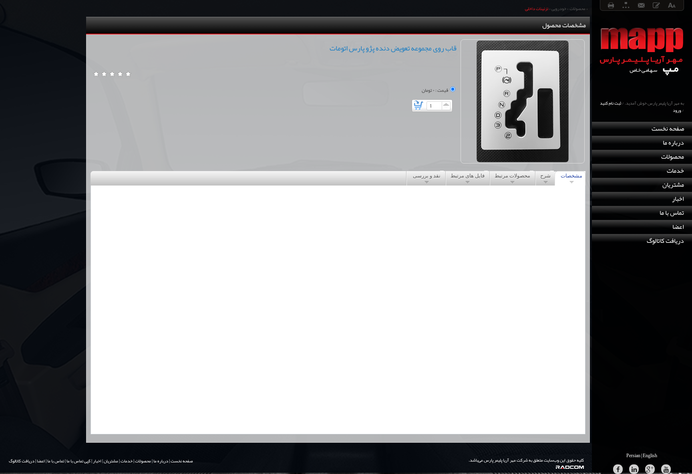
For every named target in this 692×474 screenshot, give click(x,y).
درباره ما (673, 142)
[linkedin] (634, 469)
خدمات (675, 170)
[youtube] (666, 469)
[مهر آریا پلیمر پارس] (642, 89)
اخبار (678, 198)
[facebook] (618, 469)
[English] (650, 455)
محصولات (672, 156)
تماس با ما (672, 212)
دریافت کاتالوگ (665, 240)
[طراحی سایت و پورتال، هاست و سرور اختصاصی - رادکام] (574, 467)
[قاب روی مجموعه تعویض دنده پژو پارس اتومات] (523, 101)
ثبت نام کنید (610, 103)
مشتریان (673, 184)
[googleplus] (650, 469)
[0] (96, 74)
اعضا (678, 226)
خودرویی (558, 8)
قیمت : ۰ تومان (435, 90)
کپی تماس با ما (78, 460)
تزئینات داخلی (536, 8)
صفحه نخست (668, 128)
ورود (677, 110)
